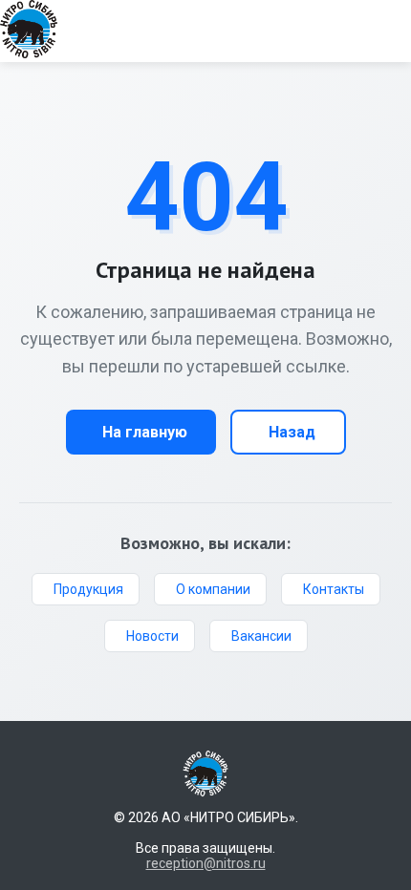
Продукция (88, 589)
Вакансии (261, 636)
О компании (213, 589)
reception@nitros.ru (206, 863)
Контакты (333, 589)
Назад (292, 432)
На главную (144, 432)
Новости (152, 636)
